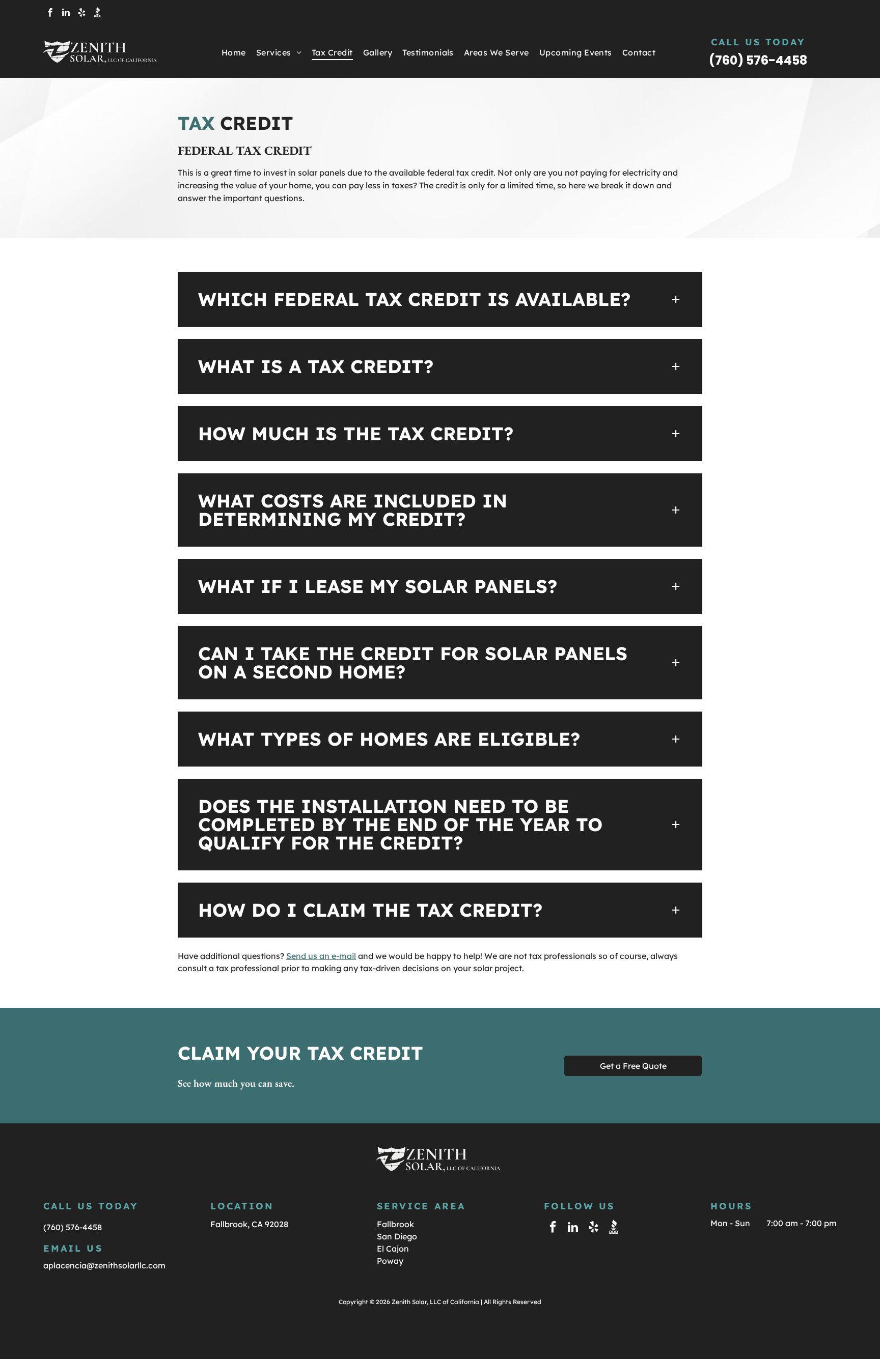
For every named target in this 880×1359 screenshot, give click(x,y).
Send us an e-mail (321, 956)
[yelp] (81, 13)
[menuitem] (233, 52)
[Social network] (97, 13)
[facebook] (50, 13)
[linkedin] (65, 13)
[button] (440, 299)
